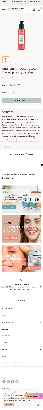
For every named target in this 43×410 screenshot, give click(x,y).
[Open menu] (3, 9)
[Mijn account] (34, 9)
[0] (38, 9)
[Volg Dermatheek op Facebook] (4, 381)
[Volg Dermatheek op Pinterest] (12, 381)
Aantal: (4, 92)
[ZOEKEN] (29, 9)
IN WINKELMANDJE (21, 101)
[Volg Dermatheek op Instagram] (8, 381)
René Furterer (7, 77)
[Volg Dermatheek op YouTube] (17, 381)
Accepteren (9, 404)
